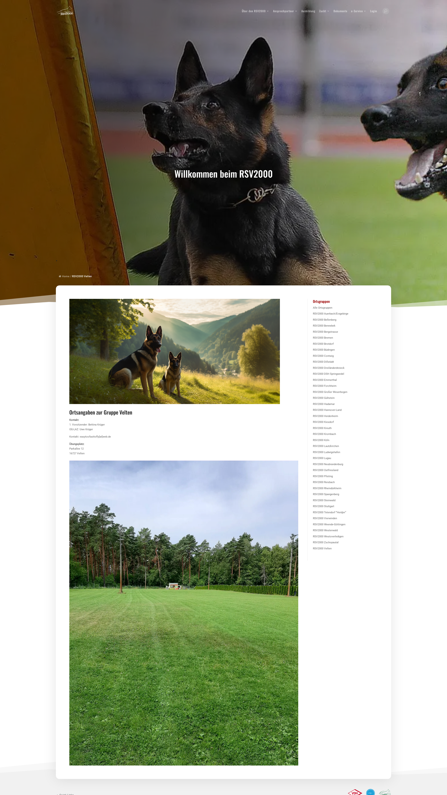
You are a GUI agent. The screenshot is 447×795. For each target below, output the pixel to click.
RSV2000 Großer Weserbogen (330, 392)
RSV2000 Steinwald (324, 500)
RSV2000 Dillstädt (323, 361)
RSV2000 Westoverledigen (328, 536)
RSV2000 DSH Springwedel (328, 373)
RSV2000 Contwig (323, 355)
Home (65, 276)
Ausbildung (308, 11)
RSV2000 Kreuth (322, 428)
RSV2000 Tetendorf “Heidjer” (329, 512)
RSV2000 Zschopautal (326, 542)
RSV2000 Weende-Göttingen (329, 524)
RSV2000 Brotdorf (323, 343)
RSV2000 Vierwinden (325, 518)
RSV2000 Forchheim (324, 385)
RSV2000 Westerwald (325, 530)
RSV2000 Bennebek (324, 325)
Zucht (322, 11)
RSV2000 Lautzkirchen (326, 446)
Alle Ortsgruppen (322, 307)
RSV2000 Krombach (324, 434)
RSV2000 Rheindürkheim (327, 488)
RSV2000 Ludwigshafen (326, 452)
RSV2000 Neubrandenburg (328, 464)
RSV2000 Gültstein (324, 398)
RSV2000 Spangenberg (326, 494)
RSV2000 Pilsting (323, 476)
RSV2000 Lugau (322, 458)
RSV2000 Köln (321, 440)
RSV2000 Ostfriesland (325, 470)
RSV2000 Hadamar (324, 404)
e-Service (357, 11)
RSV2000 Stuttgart (323, 506)
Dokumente (340, 11)
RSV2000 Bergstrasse (325, 331)
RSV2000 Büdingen (324, 349)
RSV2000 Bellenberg (324, 319)
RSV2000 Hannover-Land (327, 410)
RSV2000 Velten (322, 548)
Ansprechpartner (283, 11)
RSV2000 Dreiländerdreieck (329, 367)
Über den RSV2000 (254, 11)
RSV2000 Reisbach (324, 482)
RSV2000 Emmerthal (325, 380)
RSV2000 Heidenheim (325, 416)
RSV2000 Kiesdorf (323, 422)
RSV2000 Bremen (323, 337)
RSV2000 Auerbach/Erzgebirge (330, 313)
